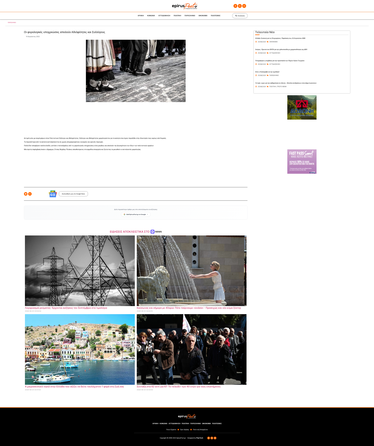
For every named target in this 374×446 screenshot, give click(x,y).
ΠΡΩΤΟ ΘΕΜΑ (282, 86)
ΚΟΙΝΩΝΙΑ (151, 15)
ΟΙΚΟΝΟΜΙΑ (202, 15)
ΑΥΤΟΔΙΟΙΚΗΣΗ (164, 15)
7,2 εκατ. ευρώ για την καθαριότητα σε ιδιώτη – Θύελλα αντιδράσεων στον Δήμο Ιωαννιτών (285, 83)
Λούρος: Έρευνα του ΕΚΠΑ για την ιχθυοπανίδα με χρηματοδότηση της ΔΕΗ (281, 49)
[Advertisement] (135, 119)
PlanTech (199, 438)
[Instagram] (244, 6)
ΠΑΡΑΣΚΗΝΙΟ (190, 15)
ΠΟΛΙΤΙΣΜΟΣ (215, 15)
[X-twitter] (240, 6)
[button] (25, 194)
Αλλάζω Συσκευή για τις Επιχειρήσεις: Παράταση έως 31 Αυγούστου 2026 (280, 38)
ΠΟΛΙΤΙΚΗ (177, 15)
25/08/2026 (262, 41)
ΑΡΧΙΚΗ (141, 15)
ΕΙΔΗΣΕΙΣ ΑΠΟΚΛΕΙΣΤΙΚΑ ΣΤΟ (130, 231)
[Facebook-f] (235, 6)
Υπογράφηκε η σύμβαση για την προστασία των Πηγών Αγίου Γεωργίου (279, 60)
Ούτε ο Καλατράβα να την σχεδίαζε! (267, 72)
